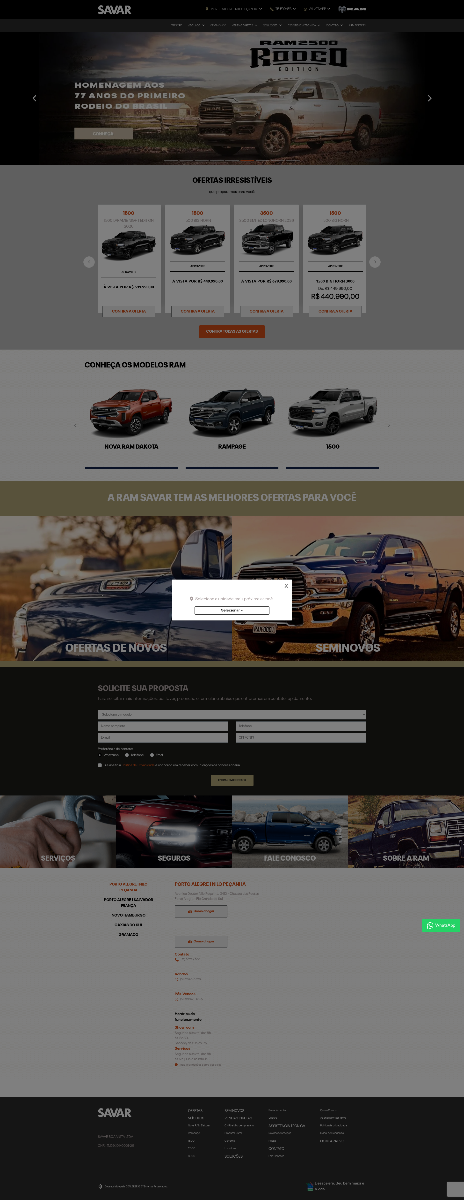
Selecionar (230, 610)
